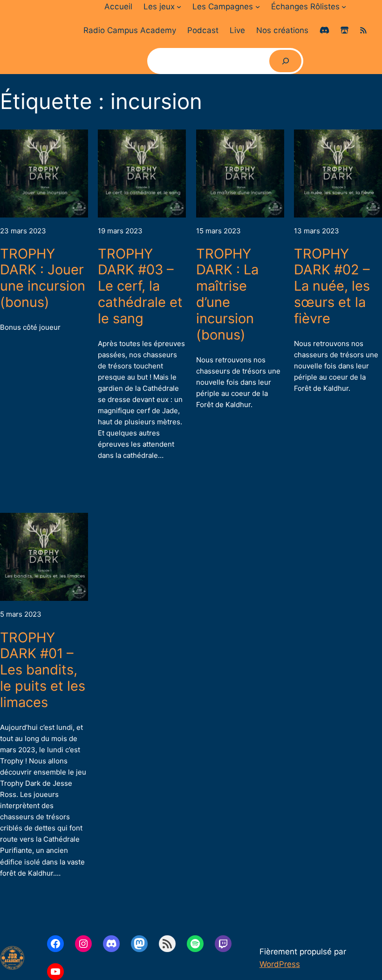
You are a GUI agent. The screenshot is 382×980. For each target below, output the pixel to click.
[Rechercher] (285, 61)
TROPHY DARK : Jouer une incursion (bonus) (42, 278)
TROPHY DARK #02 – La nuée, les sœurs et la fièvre (332, 286)
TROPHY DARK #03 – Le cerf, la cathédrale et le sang (140, 286)
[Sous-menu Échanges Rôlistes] (343, 6)
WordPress (279, 964)
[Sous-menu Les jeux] (179, 6)
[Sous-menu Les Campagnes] (257, 6)
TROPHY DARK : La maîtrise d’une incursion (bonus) (227, 294)
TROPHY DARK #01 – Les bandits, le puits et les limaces (42, 670)
